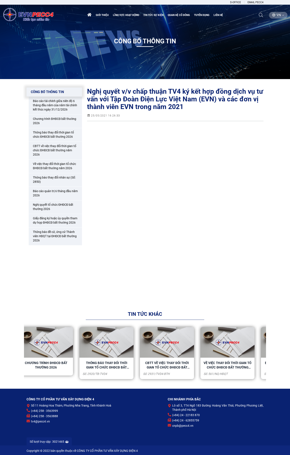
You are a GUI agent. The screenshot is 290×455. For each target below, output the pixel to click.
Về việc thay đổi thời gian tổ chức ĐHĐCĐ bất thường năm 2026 (175, 365)
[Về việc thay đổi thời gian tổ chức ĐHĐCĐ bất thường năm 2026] (175, 342)
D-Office (235, 2)
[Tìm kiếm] (261, 15)
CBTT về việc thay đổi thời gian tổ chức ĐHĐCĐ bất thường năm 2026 (115, 365)
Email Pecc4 (255, 2)
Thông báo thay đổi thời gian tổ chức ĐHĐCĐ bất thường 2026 (54, 365)
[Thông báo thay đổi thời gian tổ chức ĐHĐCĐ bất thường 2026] (54, 342)
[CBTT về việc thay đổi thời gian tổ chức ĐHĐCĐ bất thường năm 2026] (115, 342)
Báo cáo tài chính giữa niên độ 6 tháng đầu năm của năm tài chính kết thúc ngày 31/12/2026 (236, 365)
